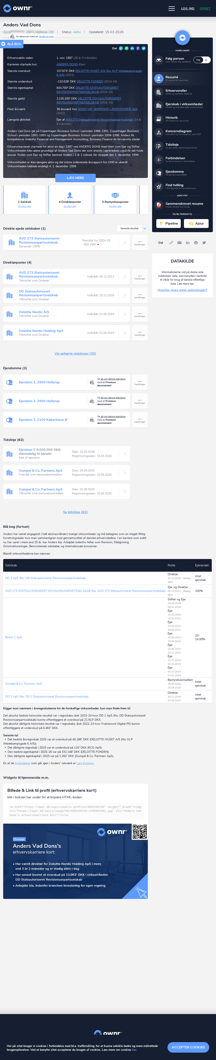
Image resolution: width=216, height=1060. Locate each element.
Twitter (144, 48)
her (134, 1050)
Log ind (188, 9)
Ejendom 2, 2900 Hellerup (39, 401)
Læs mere (75, 178)
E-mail (126, 48)
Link (121, 48)
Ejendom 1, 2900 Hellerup (39, 382)
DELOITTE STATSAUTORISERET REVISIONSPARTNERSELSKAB (88, 90)
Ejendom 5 (27, 449)
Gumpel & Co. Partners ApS (40, 470)
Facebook (138, 48)
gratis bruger (46, 36)
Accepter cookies (188, 1047)
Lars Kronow (85, 763)
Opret (205, 9)
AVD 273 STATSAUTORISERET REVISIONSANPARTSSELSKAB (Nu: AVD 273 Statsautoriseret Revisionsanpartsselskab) (85, 591)
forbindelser (22, 763)
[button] (172, 8)
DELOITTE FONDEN (90, 81)
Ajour (199, 223)
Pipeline (171, 223)
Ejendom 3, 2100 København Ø (43, 420)
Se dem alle (24, 206)
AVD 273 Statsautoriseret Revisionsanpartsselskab (99, 120)
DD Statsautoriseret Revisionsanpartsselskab (38, 293)
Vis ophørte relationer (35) (75, 353)
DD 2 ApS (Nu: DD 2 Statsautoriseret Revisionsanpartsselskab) (46, 697)
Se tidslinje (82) (75, 512)
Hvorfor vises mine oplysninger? (182, 290)
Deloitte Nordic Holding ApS (41, 331)
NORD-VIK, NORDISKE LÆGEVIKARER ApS (108, 109)
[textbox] (75, 811)
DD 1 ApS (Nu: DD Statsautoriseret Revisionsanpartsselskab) (45, 578)
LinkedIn (132, 48)
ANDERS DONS (67, 64)
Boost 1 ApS (13, 637)
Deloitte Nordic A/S (34, 312)
